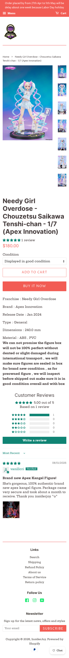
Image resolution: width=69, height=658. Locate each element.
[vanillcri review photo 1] (11, 509)
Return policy (34, 582)
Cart (63, 13)
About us (34, 572)
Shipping (34, 562)
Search (34, 557)
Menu (11, 13)
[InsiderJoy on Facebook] (27, 601)
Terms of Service (34, 577)
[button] (12, 240)
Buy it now (34, 286)
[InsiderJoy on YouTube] (42, 601)
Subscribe (53, 628)
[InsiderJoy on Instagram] (34, 601)
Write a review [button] (35, 440)
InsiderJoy (38, 639)
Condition (11, 254)
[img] (12, 463)
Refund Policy (34, 567)
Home (6, 56)
